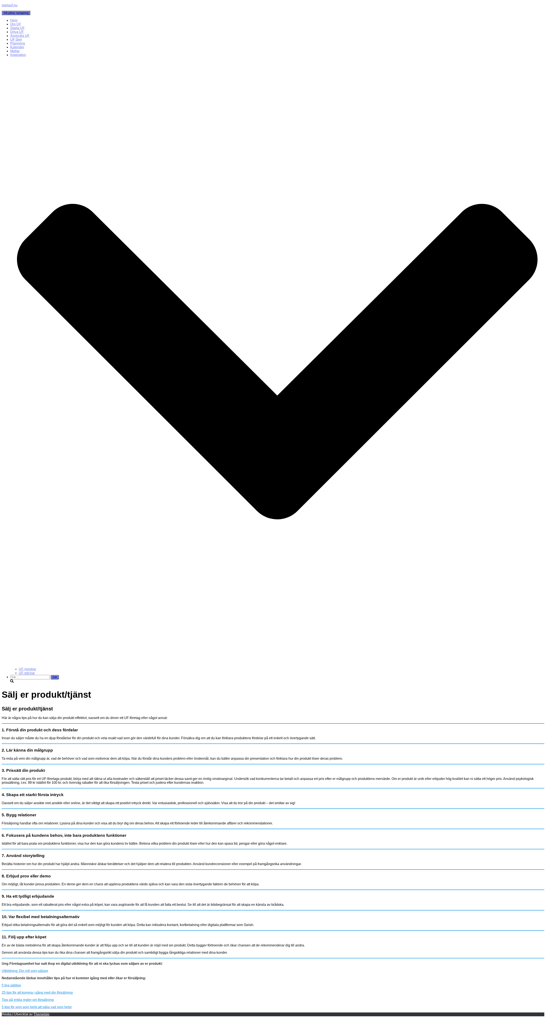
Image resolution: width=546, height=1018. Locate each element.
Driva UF (17, 32)
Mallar (15, 51)
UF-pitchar (27, 673)
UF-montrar (27, 669)
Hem (13, 20)
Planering (17, 43)
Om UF (15, 24)
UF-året (16, 39)
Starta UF (17, 28)
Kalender (17, 47)
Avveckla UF (20, 35)
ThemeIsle (41, 1014)
